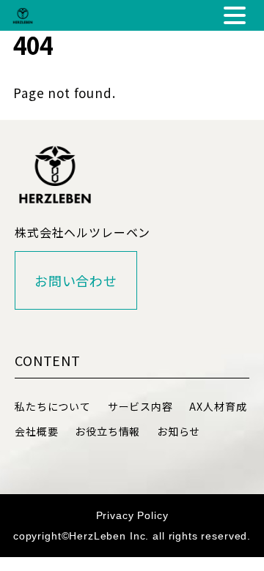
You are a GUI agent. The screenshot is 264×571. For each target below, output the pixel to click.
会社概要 (36, 431)
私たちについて (53, 406)
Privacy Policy (132, 515)
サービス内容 (140, 406)
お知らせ (178, 431)
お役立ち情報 (107, 431)
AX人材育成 (217, 406)
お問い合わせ (75, 280)
